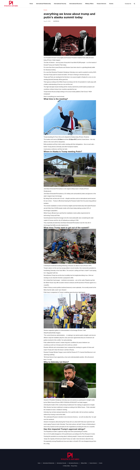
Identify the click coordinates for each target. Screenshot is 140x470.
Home (31, 3)
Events (111, 3)
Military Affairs (89, 3)
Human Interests (101, 3)
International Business (75, 3)
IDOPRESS (56, 21)
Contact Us (128, 3)
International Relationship (43, 3)
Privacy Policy (74, 465)
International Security (60, 3)
